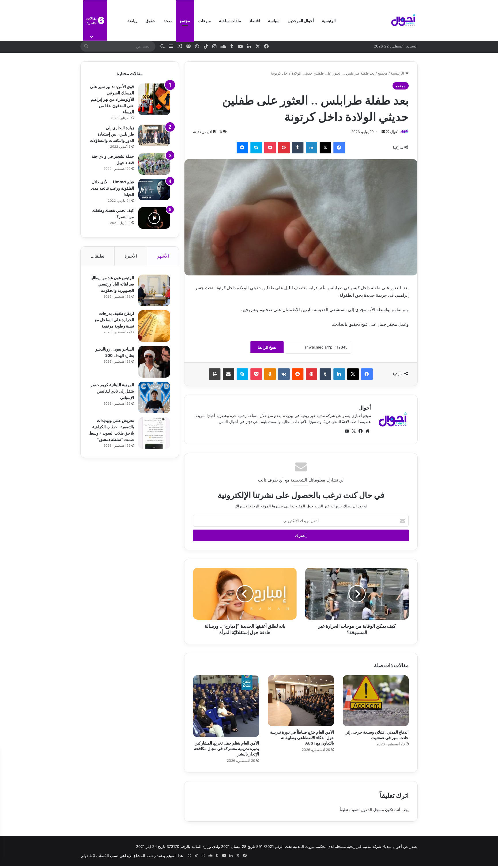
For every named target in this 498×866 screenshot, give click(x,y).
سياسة (274, 20)
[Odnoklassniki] (270, 374)
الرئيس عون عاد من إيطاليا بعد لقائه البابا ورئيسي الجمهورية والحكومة (112, 283)
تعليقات (97, 256)
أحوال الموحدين (301, 20)
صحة (167, 20)
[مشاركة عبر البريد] (228, 374)
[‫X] (325, 147)
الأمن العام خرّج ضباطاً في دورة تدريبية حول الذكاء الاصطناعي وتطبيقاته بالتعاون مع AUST (302, 737)
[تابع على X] (387, 132)
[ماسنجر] (242, 147)
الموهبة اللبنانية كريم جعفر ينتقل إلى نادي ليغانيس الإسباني (112, 390)
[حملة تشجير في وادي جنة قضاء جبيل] (154, 164)
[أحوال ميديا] (403, 20)
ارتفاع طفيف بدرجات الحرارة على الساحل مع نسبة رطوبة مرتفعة (114, 319)
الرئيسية (329, 20)
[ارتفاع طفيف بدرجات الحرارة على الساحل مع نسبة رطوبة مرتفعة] (154, 326)
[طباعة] (214, 374)
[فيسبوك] (339, 147)
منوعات (204, 20)
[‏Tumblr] (297, 147)
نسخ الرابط (267, 347)
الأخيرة (130, 256)
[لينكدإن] (311, 147)
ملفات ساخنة (230, 20)
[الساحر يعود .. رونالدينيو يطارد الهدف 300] (154, 362)
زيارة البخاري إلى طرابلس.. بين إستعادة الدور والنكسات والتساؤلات (112, 133)
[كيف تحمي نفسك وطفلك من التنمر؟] (154, 218)
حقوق (150, 20)
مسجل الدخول (372, 809)
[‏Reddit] (297, 374)
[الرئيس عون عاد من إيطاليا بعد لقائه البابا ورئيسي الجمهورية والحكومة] (154, 290)
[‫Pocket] (270, 147)
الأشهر (163, 256)
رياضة (132, 20)
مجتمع (185, 20)
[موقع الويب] (367, 431)
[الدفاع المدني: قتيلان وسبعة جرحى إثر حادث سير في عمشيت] (376, 700)
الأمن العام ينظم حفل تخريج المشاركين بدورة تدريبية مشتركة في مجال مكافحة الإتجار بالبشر (226, 748)
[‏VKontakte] (284, 374)
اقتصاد (254, 20)
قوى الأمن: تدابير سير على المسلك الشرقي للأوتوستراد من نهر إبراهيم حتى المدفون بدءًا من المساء (112, 99)
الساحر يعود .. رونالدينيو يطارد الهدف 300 (114, 352)
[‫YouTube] (346, 431)
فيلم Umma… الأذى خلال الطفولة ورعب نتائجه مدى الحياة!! (112, 187)
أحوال (394, 132)
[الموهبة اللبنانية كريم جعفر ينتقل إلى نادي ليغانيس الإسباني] (154, 397)
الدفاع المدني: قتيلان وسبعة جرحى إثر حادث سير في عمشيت (377, 734)
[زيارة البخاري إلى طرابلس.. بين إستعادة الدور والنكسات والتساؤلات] (154, 135)
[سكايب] (256, 147)
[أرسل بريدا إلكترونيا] (383, 132)
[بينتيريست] (284, 147)
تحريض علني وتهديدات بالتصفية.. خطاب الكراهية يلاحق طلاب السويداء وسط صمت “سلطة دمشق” (111, 429)
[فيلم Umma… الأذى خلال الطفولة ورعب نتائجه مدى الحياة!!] (154, 189)
